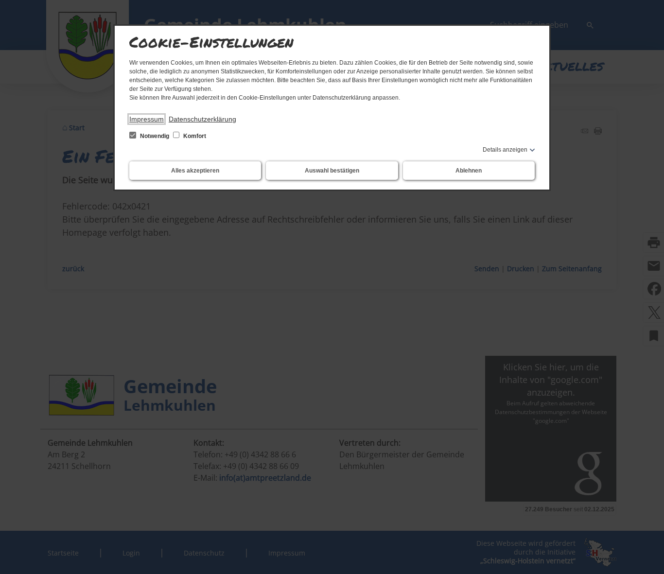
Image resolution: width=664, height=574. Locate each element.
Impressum (146, 119)
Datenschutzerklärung (202, 119)
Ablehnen (468, 170)
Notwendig (155, 136)
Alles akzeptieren (195, 170)
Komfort (194, 136)
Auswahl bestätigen (332, 170)
